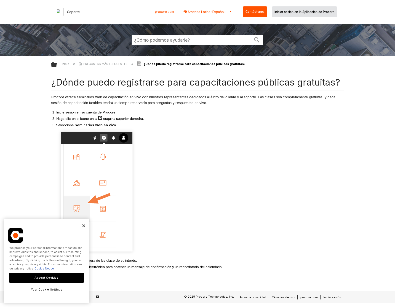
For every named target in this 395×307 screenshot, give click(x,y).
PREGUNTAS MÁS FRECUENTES (105, 64)
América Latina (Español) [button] (206, 12)
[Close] (84, 226)
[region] (46, 261)
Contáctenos (255, 11)
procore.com (164, 11)
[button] (257, 39)
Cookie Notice (44, 268)
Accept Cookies (46, 277)
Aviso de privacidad (253, 297)
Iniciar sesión (332, 297)
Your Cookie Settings (46, 289)
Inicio (66, 64)
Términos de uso (283, 297)
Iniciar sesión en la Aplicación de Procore (304, 12)
